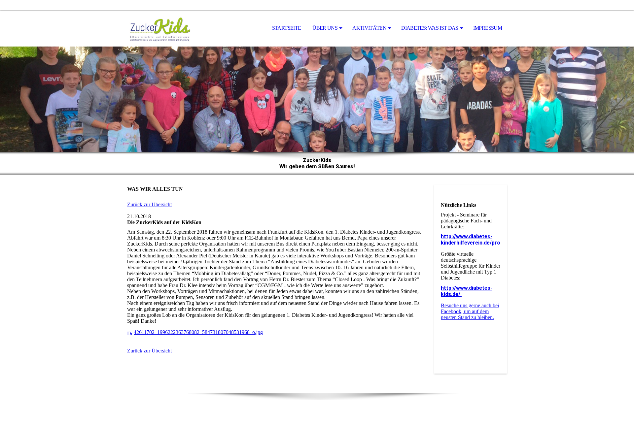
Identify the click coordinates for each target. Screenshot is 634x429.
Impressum (487, 28)
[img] (160, 28)
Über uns (324, 28)
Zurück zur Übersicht (149, 204)
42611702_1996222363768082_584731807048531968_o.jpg (198, 332)
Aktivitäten (369, 28)
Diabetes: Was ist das (429, 28)
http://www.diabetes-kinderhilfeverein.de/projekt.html (481, 239)
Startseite (286, 28)
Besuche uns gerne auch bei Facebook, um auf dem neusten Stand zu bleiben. (470, 311)
